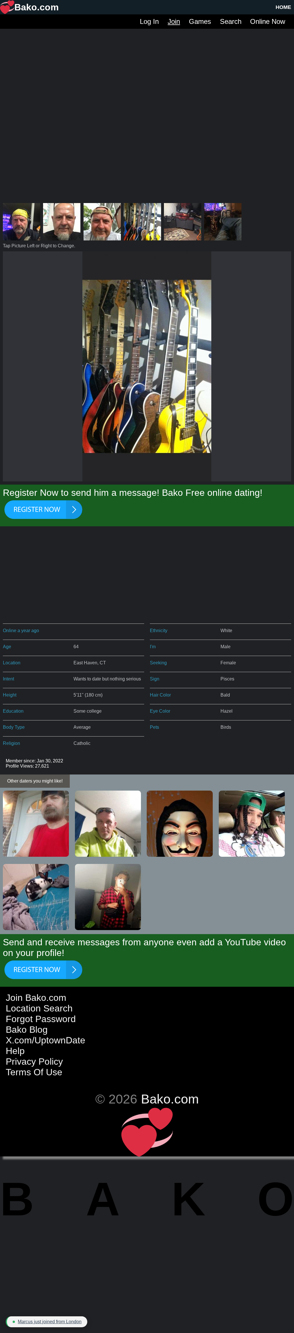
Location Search (39, 1008)
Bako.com (170, 1099)
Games (200, 21)
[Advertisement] (147, 69)
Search (230, 21)
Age (7, 646)
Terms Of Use (34, 1072)
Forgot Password (41, 1019)
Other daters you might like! (35, 781)
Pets (154, 727)
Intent (8, 678)
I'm (153, 646)
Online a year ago (21, 630)
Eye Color (160, 711)
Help (15, 1051)
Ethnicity (158, 630)
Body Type (14, 727)
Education (13, 711)
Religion (11, 743)
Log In (149, 21)
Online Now (267, 21)
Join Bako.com (36, 997)
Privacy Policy (34, 1061)
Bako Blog (27, 1029)
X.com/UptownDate (45, 1040)
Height (9, 695)
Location (11, 662)
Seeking (158, 662)
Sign (154, 678)
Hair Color (160, 695)
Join (174, 21)
